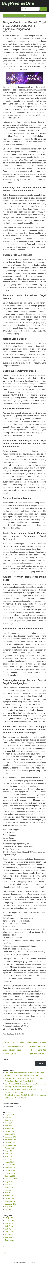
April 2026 (8, 1125)
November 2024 (10, 1173)
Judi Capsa (9, 1223)
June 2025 (9, 1153)
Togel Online (9, 1240)
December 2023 (10, 1204)
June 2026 (9, 1120)
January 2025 (10, 1167)
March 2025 (9, 1162)
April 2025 (8, 1159)
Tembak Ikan (9, 1237)
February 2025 (10, 1165)
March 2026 (9, 1128)
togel (5, 1252)
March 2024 (9, 1195)
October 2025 (10, 1142)
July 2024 (8, 1184)
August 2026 (9, 1114)
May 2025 (8, 1156)
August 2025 (9, 1148)
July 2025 (8, 1151)
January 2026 (10, 1134)
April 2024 (8, 1192)
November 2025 (10, 1139)
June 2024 (9, 1187)
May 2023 (8, 1206)
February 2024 (10, 1198)
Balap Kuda (9, 1217)
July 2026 (8, 1117)
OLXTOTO (31, 1262)
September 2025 (11, 1145)
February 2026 (10, 1131)
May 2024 (8, 1190)
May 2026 (8, 1123)
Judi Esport (9, 1226)
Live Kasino (9, 1231)
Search (5, 1059)
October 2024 (10, 1176)
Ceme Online (9, 1220)
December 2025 (10, 1137)
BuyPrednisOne (18, 3)
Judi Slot (22, 1034)
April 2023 (8, 1209)
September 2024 (11, 1179)
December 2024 (10, 1170)
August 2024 (9, 1181)
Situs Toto (6, 1246)
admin (14, 1034)
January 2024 (10, 1201)
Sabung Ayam (10, 1234)
